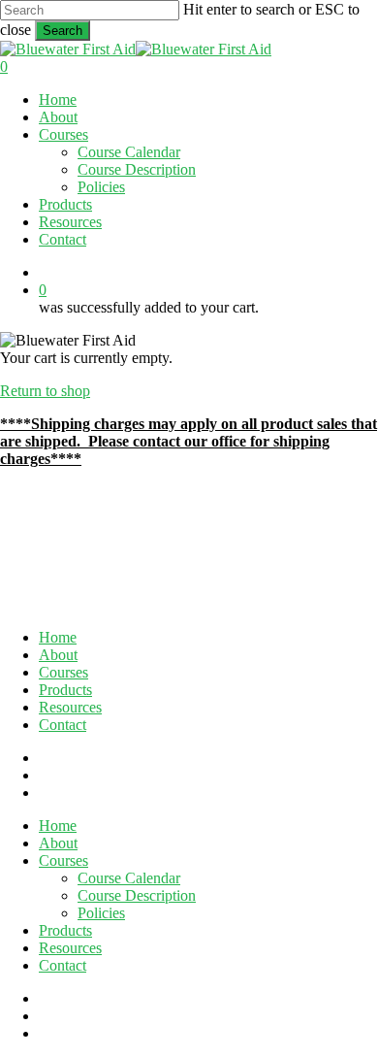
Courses (63, 672)
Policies (101, 913)
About (58, 654)
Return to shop (45, 390)
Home (58, 637)
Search (62, 30)
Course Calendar (129, 878)
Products (65, 689)
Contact (62, 724)
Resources (70, 707)
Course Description (137, 895)
